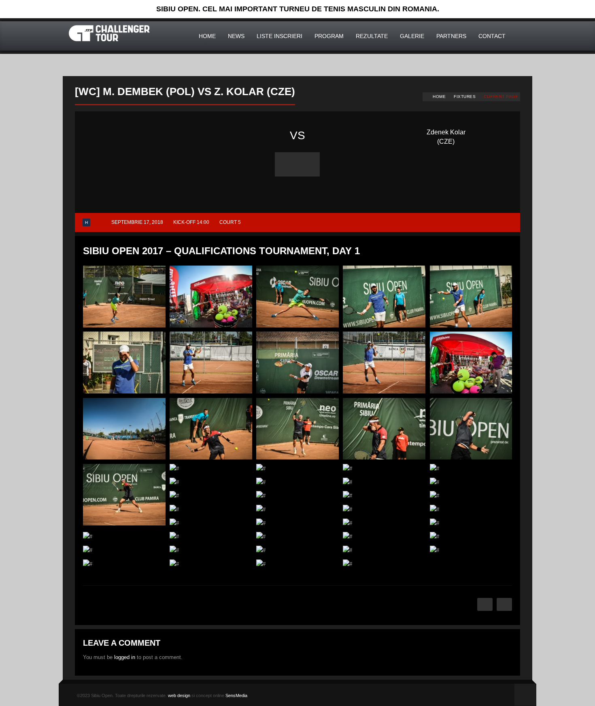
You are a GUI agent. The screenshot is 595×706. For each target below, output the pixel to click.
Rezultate (372, 36)
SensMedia (236, 695)
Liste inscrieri (279, 36)
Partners (451, 36)
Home (207, 36)
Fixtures (465, 96)
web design (179, 695)
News (236, 36)
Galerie (412, 36)
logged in (124, 657)
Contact (492, 36)
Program (329, 36)
